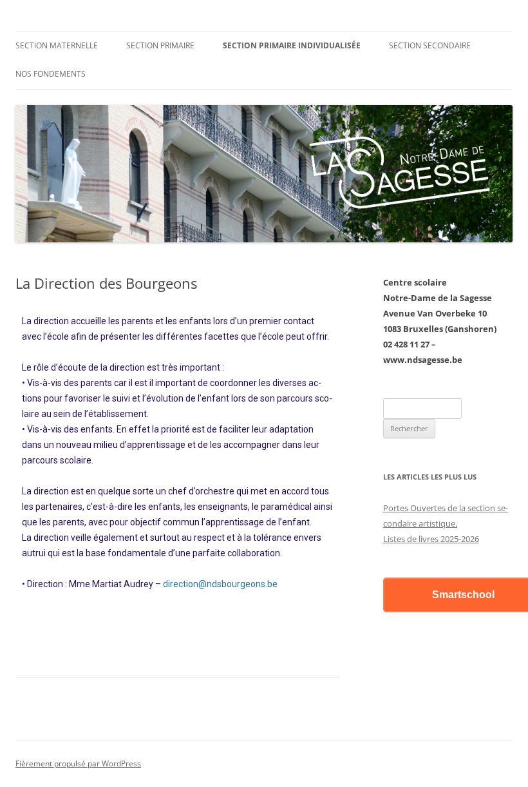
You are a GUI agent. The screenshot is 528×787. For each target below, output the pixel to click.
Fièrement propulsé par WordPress (78, 763)
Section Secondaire (430, 45)
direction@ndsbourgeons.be (220, 584)
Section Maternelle (56, 45)
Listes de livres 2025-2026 (431, 539)
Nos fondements (50, 73)
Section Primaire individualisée (292, 45)
